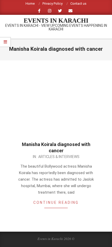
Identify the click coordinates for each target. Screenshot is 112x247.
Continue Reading (56, 202)
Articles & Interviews (58, 157)
